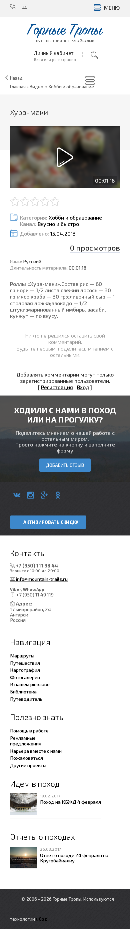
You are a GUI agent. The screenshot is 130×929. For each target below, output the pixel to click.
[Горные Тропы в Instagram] (30, 495)
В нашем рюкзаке (30, 684)
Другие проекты (28, 765)
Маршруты (22, 655)
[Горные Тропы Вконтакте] (17, 495)
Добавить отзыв (65, 465)
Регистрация (57, 387)
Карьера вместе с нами (36, 751)
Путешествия (25, 663)
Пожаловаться (26, 758)
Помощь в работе (29, 730)
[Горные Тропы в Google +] (44, 495)
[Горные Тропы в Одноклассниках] (58, 495)
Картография (25, 670)
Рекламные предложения (25, 741)
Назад (16, 78)
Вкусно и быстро (58, 224)
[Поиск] (94, 55)
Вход (83, 387)
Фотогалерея (25, 677)
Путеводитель (26, 699)
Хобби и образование (71, 86)
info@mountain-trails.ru (41, 579)
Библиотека (23, 691)
